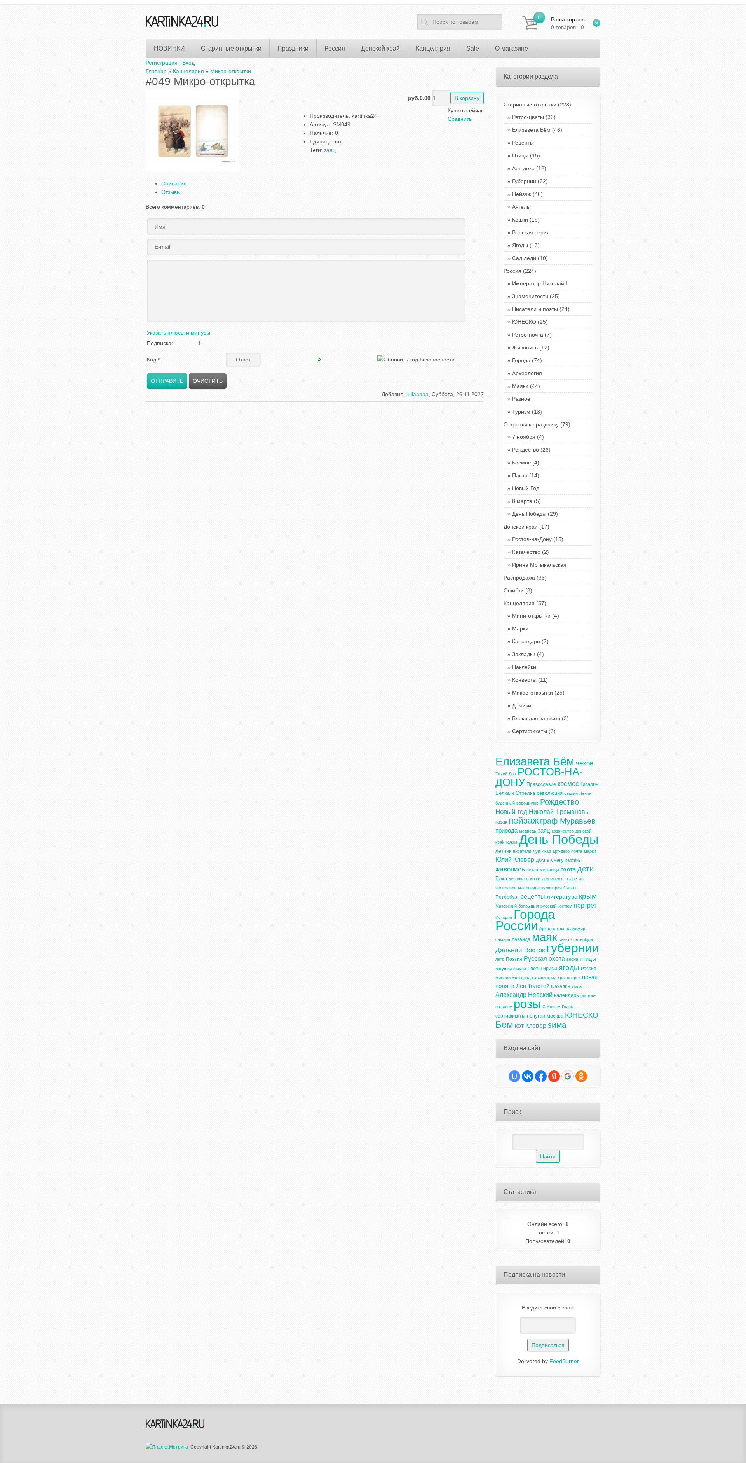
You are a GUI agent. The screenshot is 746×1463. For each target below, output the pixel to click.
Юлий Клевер (514, 859)
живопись (510, 869)
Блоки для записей (536, 718)
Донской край (526, 527)
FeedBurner (564, 1361)
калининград (544, 977)
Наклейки (524, 667)
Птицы (520, 155)
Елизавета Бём (531, 130)
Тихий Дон (505, 774)
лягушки (503, 968)
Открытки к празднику (537, 424)
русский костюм (556, 906)
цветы (535, 968)
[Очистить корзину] (596, 23)
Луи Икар (542, 851)
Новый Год (525, 488)
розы (527, 1004)
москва (555, 1016)
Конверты (524, 680)
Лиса (577, 986)
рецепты (532, 896)
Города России (525, 920)
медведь (527, 831)
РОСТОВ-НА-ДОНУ (539, 777)
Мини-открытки (531, 616)
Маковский (506, 906)
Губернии (524, 181)
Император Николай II (540, 283)
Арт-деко (523, 168)
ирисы (550, 968)
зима (557, 1025)
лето (499, 959)
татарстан (574, 878)
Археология (527, 373)
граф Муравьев (568, 821)
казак (501, 822)
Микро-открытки (532, 693)
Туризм (521, 412)
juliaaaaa (417, 394)
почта (576, 851)
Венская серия (531, 232)
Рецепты (523, 143)
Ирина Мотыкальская (539, 565)
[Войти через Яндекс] (554, 1076)
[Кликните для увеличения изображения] (192, 130)
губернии (572, 948)
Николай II (543, 811)
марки (590, 851)
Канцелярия (525, 603)
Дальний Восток (520, 950)
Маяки (520, 386)
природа (506, 831)
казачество (563, 831)
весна (572, 959)
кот (519, 1025)
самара (502, 939)
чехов (584, 763)
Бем (504, 1024)
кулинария (551, 887)
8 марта (522, 501)
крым (588, 896)
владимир (575, 928)
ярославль (505, 887)
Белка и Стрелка (515, 793)
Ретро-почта (527, 335)
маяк (544, 937)
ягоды (569, 968)
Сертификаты (529, 731)
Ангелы (521, 207)
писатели (522, 851)
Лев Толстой (532, 986)
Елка (501, 879)
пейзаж (524, 820)
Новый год (511, 811)
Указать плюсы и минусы (178, 333)
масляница (529, 887)
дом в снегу (550, 860)
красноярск (569, 977)
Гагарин (589, 784)
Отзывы (171, 192)
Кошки (520, 219)
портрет (585, 905)
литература (562, 897)
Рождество (525, 450)
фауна (519, 968)
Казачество (526, 552)
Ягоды (520, 245)
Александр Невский (524, 995)
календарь (566, 995)
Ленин (585, 793)
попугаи (536, 1016)
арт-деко (561, 851)
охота (568, 869)
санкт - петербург (576, 939)
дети (585, 868)
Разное (521, 399)
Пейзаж (521, 194)
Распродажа (525, 577)
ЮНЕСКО (524, 322)
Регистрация (162, 62)
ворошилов (527, 803)
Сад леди (524, 258)
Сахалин (560, 986)
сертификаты (510, 1016)
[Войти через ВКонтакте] (527, 1076)
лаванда (521, 939)
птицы (588, 959)
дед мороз (552, 878)
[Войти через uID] (514, 1076)
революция (550, 793)
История (503, 917)
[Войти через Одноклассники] (581, 1076)
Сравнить (460, 119)
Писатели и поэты (535, 309)
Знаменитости (530, 296)
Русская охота (544, 958)
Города (521, 360)
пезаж (532, 870)
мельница (549, 870)
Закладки (523, 654)
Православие (541, 784)
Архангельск (551, 928)
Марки (520, 628)
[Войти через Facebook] (541, 1076)
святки (533, 879)
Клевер (535, 1025)
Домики (521, 705)
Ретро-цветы (528, 117)
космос (568, 783)
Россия (520, 271)
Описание (174, 183)
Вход (188, 62)
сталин (571, 793)
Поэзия (514, 959)
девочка (517, 878)
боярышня (528, 906)
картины (573, 860)
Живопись (525, 347)
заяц (330, 150)
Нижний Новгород (512, 977)
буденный (505, 803)
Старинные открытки (537, 104)
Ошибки (518, 590)
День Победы (529, 514)
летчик (503, 851)
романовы (575, 811)
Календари (526, 641)
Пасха (520, 475)
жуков (512, 842)
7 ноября (523, 437)
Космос (521, 462)
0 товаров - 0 (569, 23)
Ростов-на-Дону (532, 539)
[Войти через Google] (567, 1076)
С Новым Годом (558, 1006)
